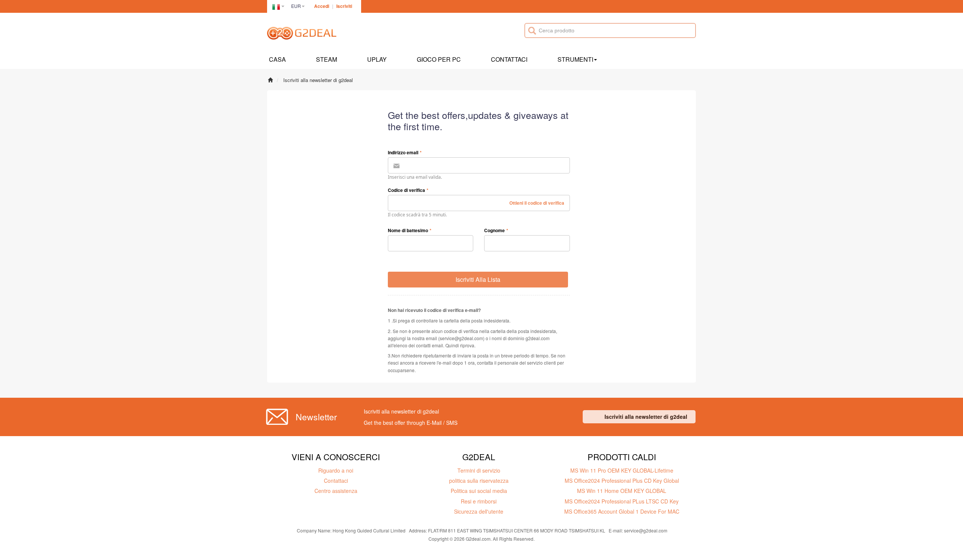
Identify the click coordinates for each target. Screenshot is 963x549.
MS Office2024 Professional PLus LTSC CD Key (622, 501)
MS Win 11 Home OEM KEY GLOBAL (621, 490)
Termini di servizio (478, 470)
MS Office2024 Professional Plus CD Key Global (622, 480)
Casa (277, 59)
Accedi (321, 6)
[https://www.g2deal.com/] (301, 34)
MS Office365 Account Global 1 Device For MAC (621, 511)
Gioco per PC (439, 59)
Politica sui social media (479, 490)
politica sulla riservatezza (479, 480)
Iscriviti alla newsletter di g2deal (646, 416)
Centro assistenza (335, 490)
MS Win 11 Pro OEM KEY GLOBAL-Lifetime (621, 470)
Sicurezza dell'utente (478, 511)
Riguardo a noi (335, 470)
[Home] (270, 80)
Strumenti (575, 59)
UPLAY (377, 59)
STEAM (326, 59)
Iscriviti (344, 6)
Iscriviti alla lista (478, 279)
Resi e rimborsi (479, 501)
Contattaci (509, 59)
